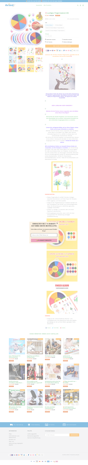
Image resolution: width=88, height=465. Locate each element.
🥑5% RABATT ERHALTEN (44, 240)
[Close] (57, 223)
